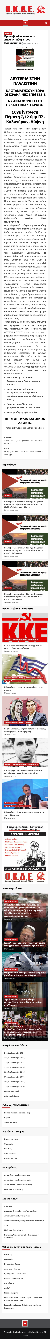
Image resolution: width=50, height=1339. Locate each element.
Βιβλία (7, 1117)
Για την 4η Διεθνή (11, 1091)
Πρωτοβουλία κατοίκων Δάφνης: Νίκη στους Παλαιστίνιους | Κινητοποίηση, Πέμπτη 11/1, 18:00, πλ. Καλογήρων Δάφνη (23, 504)
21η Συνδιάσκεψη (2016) (14, 1067)
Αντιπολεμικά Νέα (11, 901)
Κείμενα (8, 639)
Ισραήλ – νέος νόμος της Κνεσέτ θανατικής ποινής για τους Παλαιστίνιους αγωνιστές (24, 944)
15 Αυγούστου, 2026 (12, 651)
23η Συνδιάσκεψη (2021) (14, 1058)
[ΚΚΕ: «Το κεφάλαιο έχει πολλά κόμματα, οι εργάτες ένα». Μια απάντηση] (25, 627)
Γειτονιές (8, 33)
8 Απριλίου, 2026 (11, 1038)
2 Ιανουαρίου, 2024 (12, 556)
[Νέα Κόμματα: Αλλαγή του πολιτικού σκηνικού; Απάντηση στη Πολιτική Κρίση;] (25, 711)
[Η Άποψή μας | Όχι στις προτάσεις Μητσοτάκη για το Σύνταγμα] (25, 794)
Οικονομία (8, 1144)
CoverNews (36, 1332)
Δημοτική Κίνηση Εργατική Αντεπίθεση (20, 1211)
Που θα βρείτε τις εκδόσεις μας (17, 1113)
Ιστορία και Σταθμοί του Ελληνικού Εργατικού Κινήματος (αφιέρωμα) (23, 1298)
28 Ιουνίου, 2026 (11, 693)
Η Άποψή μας (30, 678)
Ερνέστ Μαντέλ (10, 1158)
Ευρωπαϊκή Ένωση (12, 1264)
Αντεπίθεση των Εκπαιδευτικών (17, 1180)
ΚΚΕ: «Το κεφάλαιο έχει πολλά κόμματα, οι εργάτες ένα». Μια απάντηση (23, 647)
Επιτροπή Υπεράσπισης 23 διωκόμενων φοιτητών (21, 1236)
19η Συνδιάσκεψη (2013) (14, 1077)
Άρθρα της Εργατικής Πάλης (14, 678)
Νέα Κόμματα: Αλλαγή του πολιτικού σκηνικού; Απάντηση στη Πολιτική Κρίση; (25, 730)
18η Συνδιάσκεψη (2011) (14, 1082)
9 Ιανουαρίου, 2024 (12, 510)
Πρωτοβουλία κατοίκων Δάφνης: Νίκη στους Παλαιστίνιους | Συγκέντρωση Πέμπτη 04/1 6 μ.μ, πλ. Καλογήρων (23, 551)
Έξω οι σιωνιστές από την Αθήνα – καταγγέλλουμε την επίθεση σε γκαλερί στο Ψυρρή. (23, 1002)
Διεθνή (7, 1288)
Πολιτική (8, 1149)
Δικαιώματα (9, 1283)
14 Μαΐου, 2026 (10, 979)
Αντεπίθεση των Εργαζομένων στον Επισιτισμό (24, 1220)
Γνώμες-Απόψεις (11, 1139)
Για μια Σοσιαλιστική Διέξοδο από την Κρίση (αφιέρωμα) (22, 1306)
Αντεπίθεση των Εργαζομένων (17, 1175)
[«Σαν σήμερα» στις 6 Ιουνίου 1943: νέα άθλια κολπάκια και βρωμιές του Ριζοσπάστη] (25, 752)
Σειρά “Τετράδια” (11, 1122)
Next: (23, 451)
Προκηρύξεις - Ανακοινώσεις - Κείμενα (25, 639)
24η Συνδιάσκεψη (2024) (14, 1053)
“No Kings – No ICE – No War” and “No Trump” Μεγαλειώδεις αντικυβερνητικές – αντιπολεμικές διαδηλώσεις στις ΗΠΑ (23, 1030)
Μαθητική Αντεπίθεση (13, 1189)
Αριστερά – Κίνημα (12, 1269)
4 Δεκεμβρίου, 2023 (31, 43)
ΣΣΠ (6, 1225)
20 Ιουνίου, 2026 (11, 735)
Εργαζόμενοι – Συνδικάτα (14, 1274)
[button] (4, 23)
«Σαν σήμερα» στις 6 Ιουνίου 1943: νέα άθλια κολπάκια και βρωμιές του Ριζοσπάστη (23, 771)
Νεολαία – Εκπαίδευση (13, 1278)
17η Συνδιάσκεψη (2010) (14, 1086)
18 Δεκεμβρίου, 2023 (12, 603)
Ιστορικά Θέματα (11, 1293)
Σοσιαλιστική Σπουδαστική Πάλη (18, 1185)
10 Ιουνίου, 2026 (11, 776)
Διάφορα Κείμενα (11, 1096)
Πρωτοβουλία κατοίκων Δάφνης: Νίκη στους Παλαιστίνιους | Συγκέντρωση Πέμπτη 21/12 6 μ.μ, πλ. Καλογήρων (24, 597)
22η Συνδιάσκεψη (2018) (14, 1062)
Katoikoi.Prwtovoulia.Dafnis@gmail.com (25, 427)
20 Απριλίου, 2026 (11, 1008)
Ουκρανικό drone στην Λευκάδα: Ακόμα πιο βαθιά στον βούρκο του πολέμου (25, 974)
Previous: (23, 440)
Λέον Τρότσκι (10, 1153)
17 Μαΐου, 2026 (10, 949)
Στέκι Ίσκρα (9, 1206)
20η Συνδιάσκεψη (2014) (14, 1072)
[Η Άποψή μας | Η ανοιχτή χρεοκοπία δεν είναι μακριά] (25, 669)
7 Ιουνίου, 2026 (10, 818)
